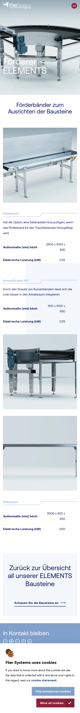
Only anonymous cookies (53, 691)
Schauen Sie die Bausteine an (36, 602)
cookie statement (44, 680)
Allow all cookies (52, 703)
